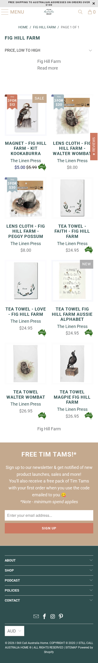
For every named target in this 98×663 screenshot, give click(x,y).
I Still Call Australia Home (31, 643)
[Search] (80, 12)
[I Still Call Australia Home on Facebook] (44, 617)
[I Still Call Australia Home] (49, 12)
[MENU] (3, 12)
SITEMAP (71, 647)
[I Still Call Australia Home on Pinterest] (61, 617)
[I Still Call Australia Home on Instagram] (52, 617)
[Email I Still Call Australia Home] (36, 617)
